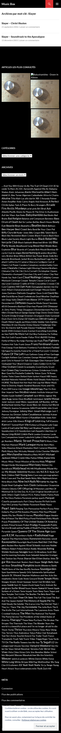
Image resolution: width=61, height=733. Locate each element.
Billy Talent (46, 232)
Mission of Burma (30, 461)
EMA (10, 330)
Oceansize (54, 485)
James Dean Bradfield (22, 399)
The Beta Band (44, 594)
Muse (50, 468)
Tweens (24, 642)
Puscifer (55, 528)
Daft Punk (25, 286)
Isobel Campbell (24, 395)
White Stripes (21, 662)
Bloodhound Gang (24, 246)
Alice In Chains (51, 195)
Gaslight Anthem (9, 357)
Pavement (34, 504)
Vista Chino (13, 652)
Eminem (17, 331)
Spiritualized (49, 572)
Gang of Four (44, 354)
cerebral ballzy (46, 265)
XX (20, 665)
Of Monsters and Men (43, 488)
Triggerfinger (42, 639)
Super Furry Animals (43, 585)
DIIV (45, 306)
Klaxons (54, 421)
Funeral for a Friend (30, 351)
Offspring (27, 488)
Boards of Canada (26, 249)
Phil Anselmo (24, 512)
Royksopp (14, 552)
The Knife (6, 610)
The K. (55, 607)
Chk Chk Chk (17, 271)
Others (10, 494)
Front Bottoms (20, 347)
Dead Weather (43, 296)
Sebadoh (35, 555)
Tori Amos (11, 635)
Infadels (33, 392)
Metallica (28, 454)
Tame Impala (26, 591)
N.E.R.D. (45, 471)
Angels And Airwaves (38, 201)
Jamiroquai (38, 399)
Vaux (11, 648)
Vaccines (25, 646)
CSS (57, 283)
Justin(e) (46, 414)
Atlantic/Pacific (9, 212)
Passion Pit (40, 501)
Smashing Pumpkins (22, 565)
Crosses (51, 283)
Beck (44, 225)
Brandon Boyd (45, 252)
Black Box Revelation (11, 235)
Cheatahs (12, 268)
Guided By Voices (33, 373)
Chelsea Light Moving (29, 268)
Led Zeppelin (37, 431)
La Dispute (41, 424)
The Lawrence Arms (43, 610)
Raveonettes (9, 542)
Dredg (13, 315)
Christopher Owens (47, 271)
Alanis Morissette (34, 191)
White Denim (35, 658)
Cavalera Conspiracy (29, 265)
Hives (30, 379)
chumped (17, 274)
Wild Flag (33, 662)
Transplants (7, 639)
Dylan (21, 318)
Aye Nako (20, 215)
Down (50, 312)
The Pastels (50, 613)
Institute (41, 392)
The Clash (13, 597)
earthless (26, 321)
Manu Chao (52, 441)
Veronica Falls (36, 649)
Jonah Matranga (42, 411)
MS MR (30, 468)
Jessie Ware (32, 405)
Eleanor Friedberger (42, 325)
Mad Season (49, 437)
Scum (28, 555)
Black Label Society (11, 239)
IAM (9, 389)
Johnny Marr (26, 411)
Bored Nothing (30, 252)
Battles (36, 222)
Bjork (54, 232)
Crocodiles (40, 283)
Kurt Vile (24, 424)
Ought (17, 494)
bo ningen (17, 253)
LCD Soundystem (23, 431)
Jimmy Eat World (50, 404)
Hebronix (14, 379)
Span (4, 572)
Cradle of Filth (27, 283)
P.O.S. (31, 494)
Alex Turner (16, 195)
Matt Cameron (40, 448)
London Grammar (42, 434)
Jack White (39, 395)
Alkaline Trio (8, 198)
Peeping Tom (22, 508)
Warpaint (9, 655)
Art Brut (41, 208)
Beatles (36, 225)
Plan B (4, 518)
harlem (36, 376)
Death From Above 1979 (30, 299)
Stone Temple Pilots (48, 578)
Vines (5, 652)
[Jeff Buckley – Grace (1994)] (45, 94)
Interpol (50, 392)
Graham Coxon (15, 366)
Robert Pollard (16, 548)
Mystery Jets (34, 472)
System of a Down (11, 591)
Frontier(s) (32, 347)
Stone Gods (17, 578)
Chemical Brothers (48, 268)
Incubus (24, 392)
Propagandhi (44, 525)
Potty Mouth (53, 518)
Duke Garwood (52, 315)
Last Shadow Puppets (39, 428)
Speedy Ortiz (25, 572)
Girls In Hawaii (13, 360)
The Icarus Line (32, 604)
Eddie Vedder (38, 321)
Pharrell (13, 512)
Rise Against (20, 545)
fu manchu (16, 351)
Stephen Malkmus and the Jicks (37, 575)
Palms (50, 494)
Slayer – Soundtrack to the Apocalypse (23, 36)
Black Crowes (28, 235)
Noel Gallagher (15, 485)
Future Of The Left (13, 354)
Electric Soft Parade (18, 328)
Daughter (31, 293)
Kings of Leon (33, 421)
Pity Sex (12, 515)
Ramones (46, 538)
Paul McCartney (10, 504)
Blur (14, 249)
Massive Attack (14, 448)
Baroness (49, 218)
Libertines (49, 431)
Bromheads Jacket (18, 259)
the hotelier (19, 604)
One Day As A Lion (26, 491)
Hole (48, 379)
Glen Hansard (46, 360)
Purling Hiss (44, 527)
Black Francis (41, 235)
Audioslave (53, 211)
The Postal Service (10, 616)
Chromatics (7, 274)
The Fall (38, 597)
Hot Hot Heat (26, 382)
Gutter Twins (8, 376)
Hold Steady (39, 379)
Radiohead (41, 535)
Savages (23, 551)
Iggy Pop (43, 389)
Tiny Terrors (7, 633)
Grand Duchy (42, 367)
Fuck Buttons (44, 347)
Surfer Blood (18, 588)
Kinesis (21, 421)
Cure (4, 286)
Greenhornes (25, 370)
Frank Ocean (25, 344)
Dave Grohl (41, 293)
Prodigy (34, 524)
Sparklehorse (13, 572)
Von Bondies (37, 652)
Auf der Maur (8, 215)
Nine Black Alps (10, 481)
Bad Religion (14, 218)
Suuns (28, 588)
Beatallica (26, 225)
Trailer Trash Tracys (45, 636)
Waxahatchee (29, 655)
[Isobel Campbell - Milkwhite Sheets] (45, 123)
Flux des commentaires (13, 700)
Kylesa (32, 424)
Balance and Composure (33, 218)
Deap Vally (11, 299)
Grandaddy (29, 366)
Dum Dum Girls (10, 318)
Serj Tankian (7, 558)
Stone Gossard (30, 578)
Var (6, 649)
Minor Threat (14, 461)
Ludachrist (29, 437)
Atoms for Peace (24, 212)
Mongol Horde (8, 465)
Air (47, 189)
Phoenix (34, 511)
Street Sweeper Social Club (29, 582)
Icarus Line (17, 389)
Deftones (20, 303)
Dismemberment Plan (44, 309)
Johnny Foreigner (10, 411)
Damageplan (37, 286)
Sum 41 (17, 585)
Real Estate (32, 542)
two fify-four (34, 642)
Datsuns (21, 293)
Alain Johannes (16, 192)
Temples (10, 594)
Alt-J (38, 198)
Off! (19, 488)
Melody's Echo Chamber (38, 451)
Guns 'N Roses (48, 373)
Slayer (37, 562)
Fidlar (31, 337)
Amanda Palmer (49, 198)
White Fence (48, 658)
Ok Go (14, 491)
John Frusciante (38, 407)
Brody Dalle (48, 256)
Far (49, 334)
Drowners (29, 315)
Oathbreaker (42, 485)
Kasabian (36, 417)
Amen (4, 201)
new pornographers (48, 475)
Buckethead (39, 259)
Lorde (53, 434)
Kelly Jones (46, 417)
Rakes (26, 538)
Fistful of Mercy (9, 340)
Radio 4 (30, 535)
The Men (25, 613)
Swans (34, 588)
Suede (10, 584)
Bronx (31, 259)
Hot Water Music (49, 382)
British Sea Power (34, 256)
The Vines (28, 623)
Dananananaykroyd (24, 289)
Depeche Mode (34, 303)
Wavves (18, 655)
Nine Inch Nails (27, 481)
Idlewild (34, 388)
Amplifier (12, 201)
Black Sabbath (25, 242)
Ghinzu (50, 357)
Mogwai (50, 461)
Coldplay (46, 277)
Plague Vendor (51, 515)
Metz (35, 454)
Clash (19, 277)
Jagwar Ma (50, 395)
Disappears (28, 309)
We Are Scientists (45, 655)
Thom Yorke (8, 629)
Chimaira (6, 271)
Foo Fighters (51, 340)
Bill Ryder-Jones (21, 232)
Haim (29, 376)
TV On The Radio (11, 642)
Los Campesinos (10, 437)
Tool (4, 636)
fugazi (8, 351)
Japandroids (32, 402)
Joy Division (15, 414)
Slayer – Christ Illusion (14, 23)
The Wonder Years (41, 623)
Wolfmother (44, 662)
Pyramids (6, 531)
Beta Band (32, 229)
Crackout (15, 283)
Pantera (18, 498)
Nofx (26, 485)
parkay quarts (38, 498)
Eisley (29, 324)
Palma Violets (40, 494)
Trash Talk (18, 639)
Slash (31, 562)
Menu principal (57, 4)
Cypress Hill (13, 286)
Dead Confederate (26, 296)
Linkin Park (27, 434)
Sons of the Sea (15, 569)
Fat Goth (10, 337)
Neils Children (8, 475)
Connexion (7, 688)
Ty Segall (45, 642)
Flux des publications (12, 694)
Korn (5, 424)
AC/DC (19, 188)
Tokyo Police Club (38, 633)
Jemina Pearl (20, 405)
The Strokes (48, 620)
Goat (56, 360)
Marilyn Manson (10, 444)
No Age (50, 481)
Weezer (6, 658)
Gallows (33, 354)
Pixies (19, 515)
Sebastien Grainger (49, 555)
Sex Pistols (18, 558)
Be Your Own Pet (46, 229)
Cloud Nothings (32, 277)
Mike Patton (31, 458)
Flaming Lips (31, 340)
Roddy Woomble (38, 548)
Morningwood (21, 465)
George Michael (38, 357)
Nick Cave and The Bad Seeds (16, 478)
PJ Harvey (28, 515)
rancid (54, 538)
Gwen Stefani (20, 376)
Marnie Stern (43, 444)
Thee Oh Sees (25, 597)
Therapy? (16, 620)
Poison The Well (15, 518)
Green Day (13, 370)
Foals (40, 340)
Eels (47, 321)
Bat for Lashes (25, 222)
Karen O (26, 417)
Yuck (39, 668)
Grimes (35, 370)
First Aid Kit (41, 337)
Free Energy (7, 347)
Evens (24, 331)
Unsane (17, 646)
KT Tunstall (13, 424)
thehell (20, 601)
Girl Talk (24, 360)
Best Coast (21, 229)
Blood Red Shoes (42, 245)
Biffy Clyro (7, 232)
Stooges (5, 582)
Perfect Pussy (47, 508)
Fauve (18, 337)
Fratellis (55, 344)
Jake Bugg (7, 398)
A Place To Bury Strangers (33, 205)
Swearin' (42, 588)
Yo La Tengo (47, 665)
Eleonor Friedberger (37, 328)
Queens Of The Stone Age (34, 531)
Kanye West (15, 417)
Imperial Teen (12, 392)
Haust (43, 376)
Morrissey (35, 464)
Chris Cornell (30, 271)
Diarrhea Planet (35, 306)
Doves (44, 312)
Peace (49, 504)
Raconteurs (21, 535)
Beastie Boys (13, 225)
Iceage (26, 388)
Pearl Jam (8, 508)
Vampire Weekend (40, 645)
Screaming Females (15, 555)
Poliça (26, 518)
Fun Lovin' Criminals (49, 351)
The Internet (46, 604)
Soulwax (35, 569)
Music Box (8, 4)
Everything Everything (46, 331)
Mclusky (23, 451)
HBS (48, 376)
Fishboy (51, 337)
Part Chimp (29, 501)
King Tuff (45, 421)
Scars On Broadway (37, 552)
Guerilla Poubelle (15, 373)
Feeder (24, 337)
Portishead (41, 518)
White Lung (8, 661)
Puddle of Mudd (30, 528)
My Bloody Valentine (16, 471)
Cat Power (14, 265)
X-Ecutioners (12, 665)
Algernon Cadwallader (32, 195)
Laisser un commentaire (30, 27)
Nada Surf (54, 472)
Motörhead (19, 468)
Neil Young (21, 474)
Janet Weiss (21, 402)
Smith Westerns (43, 565)
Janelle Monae (51, 398)
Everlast (32, 331)
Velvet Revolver (22, 648)
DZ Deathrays (32, 318)
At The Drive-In (39, 212)
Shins (53, 558)
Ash (49, 208)
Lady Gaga (53, 424)
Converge (15, 280)
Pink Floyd (44, 512)
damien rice (49, 286)
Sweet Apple (53, 588)
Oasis (32, 485)
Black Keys (54, 235)
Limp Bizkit (15, 434)
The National (37, 613)
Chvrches (27, 274)
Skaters (24, 562)
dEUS (4, 306)
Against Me (39, 188)
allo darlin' (30, 198)
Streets (13, 582)
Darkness (11, 293)
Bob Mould (41, 249)
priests (5, 525)
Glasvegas (34, 360)
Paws (43, 504)
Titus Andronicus (21, 633)
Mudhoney (40, 468)
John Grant (52, 408)
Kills (15, 421)
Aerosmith (28, 189)
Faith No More (16, 333)
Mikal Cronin (18, 457)
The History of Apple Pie (37, 600)
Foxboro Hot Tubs (10, 344)
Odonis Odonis (9, 488)
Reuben (10, 545)
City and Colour (41, 274)
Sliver (7, 565)
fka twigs (21, 340)
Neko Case (33, 475)
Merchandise (15, 454)
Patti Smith (50, 501)
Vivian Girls (24, 652)
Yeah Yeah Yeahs (31, 665)
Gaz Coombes (24, 357)
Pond (33, 518)
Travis (26, 639)
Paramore (26, 498)
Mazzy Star (12, 451)
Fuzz (26, 354)
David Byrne (12, 296)
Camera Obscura (28, 261)
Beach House (46, 222)
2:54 (50, 186)
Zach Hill (47, 668)
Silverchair (16, 562)
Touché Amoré (24, 635)
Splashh (5, 575)
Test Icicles (20, 594)
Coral (46, 280)
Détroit (43, 318)
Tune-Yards (53, 639)
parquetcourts (16, 501)
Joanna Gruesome (20, 408)
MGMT (41, 454)
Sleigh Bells (47, 561)
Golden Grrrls (45, 363)
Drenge (20, 315)
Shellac (46, 558)
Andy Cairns (22, 201)
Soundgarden (48, 569)
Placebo (38, 515)
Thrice (18, 629)
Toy (33, 636)
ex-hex (5, 334)
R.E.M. (11, 535)
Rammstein (35, 538)
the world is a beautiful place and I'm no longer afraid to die (29, 625)
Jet (39, 405)
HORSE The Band (10, 382)
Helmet (22, 379)
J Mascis (6, 407)
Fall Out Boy (31, 334)
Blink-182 (47, 242)
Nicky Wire (36, 478)
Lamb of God (8, 428)
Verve (47, 648)
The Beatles (30, 594)
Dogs (38, 312)
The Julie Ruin (45, 607)
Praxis (4, 521)
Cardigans (42, 262)
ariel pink (32, 208)
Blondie (12, 246)
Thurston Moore (30, 629)
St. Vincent (15, 575)
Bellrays (51, 225)
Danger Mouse (41, 289)
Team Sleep (38, 591)
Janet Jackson (8, 402)
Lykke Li (39, 437)
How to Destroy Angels (12, 385)
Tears (46, 591)
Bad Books (49, 215)
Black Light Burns (29, 239)
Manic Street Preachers (30, 441)
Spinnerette (37, 572)
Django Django (28, 312)
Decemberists (8, 303)
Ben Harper (8, 229)
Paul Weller (24, 504)
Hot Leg (36, 382)
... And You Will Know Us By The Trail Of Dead (25, 185)
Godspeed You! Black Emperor (17, 363)
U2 (52, 642)
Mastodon (28, 448)
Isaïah (12, 395)
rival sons (45, 545)
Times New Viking (48, 630)
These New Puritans (32, 620)
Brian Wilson (20, 256)
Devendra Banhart (16, 306)
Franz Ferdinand (41, 344)
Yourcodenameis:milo (25, 668)
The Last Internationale (23, 610)
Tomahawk (52, 632)
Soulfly (27, 569)
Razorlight (22, 542)
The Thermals (16, 623)
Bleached (37, 242)
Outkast (24, 494)
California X (13, 261)
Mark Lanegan (27, 444)
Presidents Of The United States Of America (32, 521)
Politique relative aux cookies (34, 720)
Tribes (32, 639)
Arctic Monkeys (17, 208)
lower (21, 437)
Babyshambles (34, 215)
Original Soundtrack (45, 491)
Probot (26, 525)
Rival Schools (33, 545)
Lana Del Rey (21, 427)
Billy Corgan (34, 232)
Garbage (54, 354)
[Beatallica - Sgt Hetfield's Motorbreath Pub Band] (16, 87)
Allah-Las (20, 198)
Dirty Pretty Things (14, 309)
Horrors (55, 379)
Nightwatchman (49, 478)
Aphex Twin (13, 205)
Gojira (36, 363)
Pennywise (33, 508)
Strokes (46, 581)
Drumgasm (39, 315)
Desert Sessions (49, 303)
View (53, 649)
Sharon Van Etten (33, 558)
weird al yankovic (20, 658)
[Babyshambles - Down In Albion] (45, 76)
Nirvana (41, 481)
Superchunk (28, 585)
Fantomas (42, 334)
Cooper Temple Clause (32, 280)
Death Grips (50, 299)
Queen (14, 531)
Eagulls (18, 322)
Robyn (27, 548)
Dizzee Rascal (14, 312)
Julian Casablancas (31, 414)
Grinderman (45, 370)
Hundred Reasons (32, 385)
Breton (9, 255)
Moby (42, 461)
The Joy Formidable (27, 606)
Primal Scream (15, 525)
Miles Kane (43, 457)
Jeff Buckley (44, 402)
